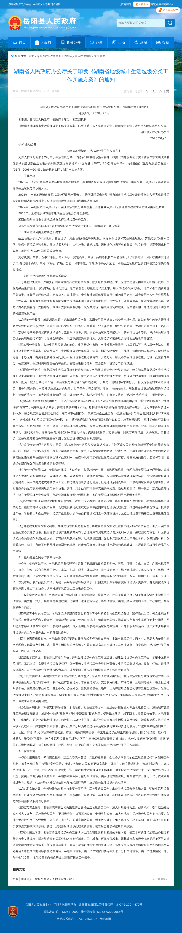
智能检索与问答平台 (162, 4)
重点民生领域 (83, 56)
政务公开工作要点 (61, 56)
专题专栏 (42, 56)
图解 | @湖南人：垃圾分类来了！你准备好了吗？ (44, 879)
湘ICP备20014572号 (129, 904)
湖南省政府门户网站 (19, 4)
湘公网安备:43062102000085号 (102, 911)
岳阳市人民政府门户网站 (46, 4)
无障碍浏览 (125, 4)
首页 (32, 56)
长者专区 (143, 4)
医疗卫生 (99, 56)
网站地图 (105, 919)
